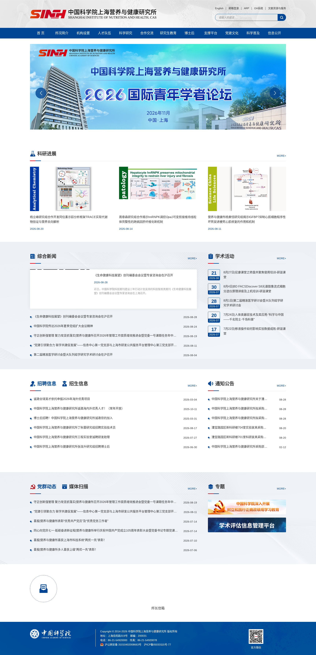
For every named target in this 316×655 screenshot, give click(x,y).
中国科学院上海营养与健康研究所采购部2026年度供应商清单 (240, 446)
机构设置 (83, 33)
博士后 (189, 33)
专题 (220, 486)
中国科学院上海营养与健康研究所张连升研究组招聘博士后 (72, 446)
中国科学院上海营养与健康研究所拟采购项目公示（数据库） (240, 408)
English (219, 8)
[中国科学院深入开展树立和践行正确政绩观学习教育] (247, 507)
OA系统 (258, 8)
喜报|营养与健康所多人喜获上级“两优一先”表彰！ (66, 549)
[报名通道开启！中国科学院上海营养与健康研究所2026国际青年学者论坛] (158, 91)
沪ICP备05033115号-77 (157, 644)
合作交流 (146, 33)
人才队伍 (104, 33)
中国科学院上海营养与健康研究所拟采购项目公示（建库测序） (240, 418)
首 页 (40, 33)
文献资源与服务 (277, 8)
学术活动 (224, 256)
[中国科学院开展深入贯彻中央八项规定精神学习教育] (247, 543)
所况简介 (61, 33)
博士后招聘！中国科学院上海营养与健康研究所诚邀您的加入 (73, 418)
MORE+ (281, 155)
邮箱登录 (234, 8)
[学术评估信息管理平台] (247, 525)
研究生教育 (168, 33)
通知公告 (224, 383)
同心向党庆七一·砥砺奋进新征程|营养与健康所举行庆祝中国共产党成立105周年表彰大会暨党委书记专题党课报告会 (106, 530)
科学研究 (125, 33)
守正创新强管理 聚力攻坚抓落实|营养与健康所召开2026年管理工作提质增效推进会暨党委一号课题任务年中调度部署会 (106, 335)
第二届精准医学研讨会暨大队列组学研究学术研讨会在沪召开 (73, 354)
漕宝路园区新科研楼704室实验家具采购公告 (240, 427)
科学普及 (253, 33)
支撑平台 (210, 33)
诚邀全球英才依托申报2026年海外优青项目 (62, 399)
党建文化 (231, 33)
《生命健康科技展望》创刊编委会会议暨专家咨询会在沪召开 (73, 316)
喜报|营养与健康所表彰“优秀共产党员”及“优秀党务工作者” (71, 521)
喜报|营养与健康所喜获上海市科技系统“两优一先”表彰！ (70, 540)
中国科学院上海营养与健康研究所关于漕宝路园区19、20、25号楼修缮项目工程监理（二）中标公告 (240, 399)
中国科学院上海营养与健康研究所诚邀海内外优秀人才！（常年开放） (79, 408)
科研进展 (46, 153)
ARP (246, 8)
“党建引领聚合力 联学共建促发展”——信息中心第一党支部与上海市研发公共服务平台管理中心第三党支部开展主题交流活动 (106, 345)
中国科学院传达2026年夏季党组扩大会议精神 (63, 326)
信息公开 (274, 33)
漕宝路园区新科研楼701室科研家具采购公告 (240, 437)
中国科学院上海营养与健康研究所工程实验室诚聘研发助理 (72, 437)
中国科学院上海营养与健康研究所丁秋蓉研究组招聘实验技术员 (75, 427)
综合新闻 (46, 256)
